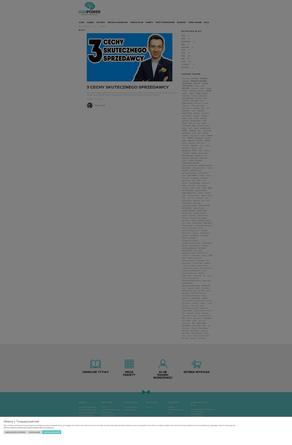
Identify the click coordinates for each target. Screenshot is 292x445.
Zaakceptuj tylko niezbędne (15, 432)
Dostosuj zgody (34, 432)
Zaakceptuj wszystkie (52, 432)
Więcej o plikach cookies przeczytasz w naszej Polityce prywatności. (29, 427)
